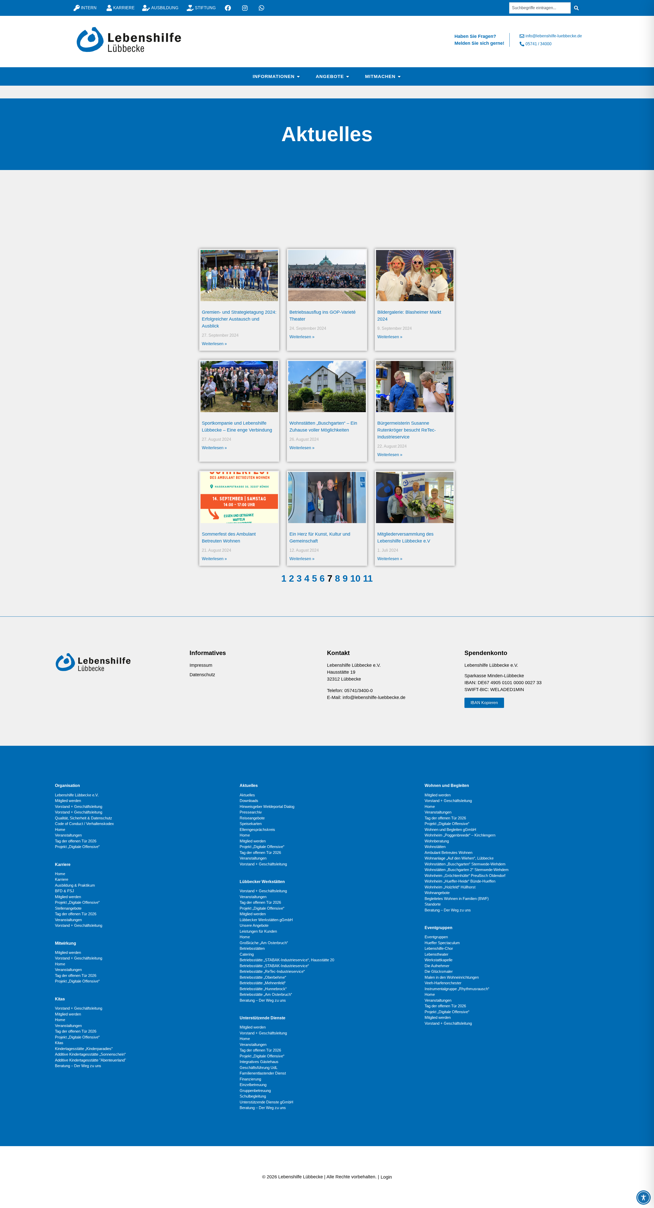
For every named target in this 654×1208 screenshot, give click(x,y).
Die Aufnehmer (437, 966)
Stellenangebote (68, 908)
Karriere (61, 879)
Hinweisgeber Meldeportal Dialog (267, 806)
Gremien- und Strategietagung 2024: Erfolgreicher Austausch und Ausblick (239, 319)
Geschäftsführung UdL (258, 1067)
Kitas (59, 1043)
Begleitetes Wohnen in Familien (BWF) (457, 898)
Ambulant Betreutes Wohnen (448, 852)
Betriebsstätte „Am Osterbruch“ (266, 994)
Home (60, 829)
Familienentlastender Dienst (263, 1073)
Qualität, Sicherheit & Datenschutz (83, 818)
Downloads (249, 800)
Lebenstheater (436, 954)
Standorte (433, 904)
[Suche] (576, 8)
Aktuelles (247, 795)
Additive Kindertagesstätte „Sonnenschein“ (90, 1054)
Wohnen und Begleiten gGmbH (450, 829)
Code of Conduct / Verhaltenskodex (84, 823)
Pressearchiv (251, 812)
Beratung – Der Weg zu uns (78, 1066)
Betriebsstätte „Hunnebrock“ (263, 989)
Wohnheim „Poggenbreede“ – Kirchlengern (460, 835)
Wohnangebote (437, 892)
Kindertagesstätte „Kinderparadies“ (84, 1048)
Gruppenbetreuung (255, 1090)
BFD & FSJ (64, 891)
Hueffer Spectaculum (442, 943)
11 (368, 578)
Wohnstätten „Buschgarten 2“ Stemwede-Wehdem (467, 869)
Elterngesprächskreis (257, 829)
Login (386, 1177)
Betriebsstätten (252, 948)
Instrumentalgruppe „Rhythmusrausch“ (457, 989)
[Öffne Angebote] (347, 76)
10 (355, 578)
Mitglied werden (68, 800)
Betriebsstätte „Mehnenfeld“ (263, 983)
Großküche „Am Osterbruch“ (264, 943)
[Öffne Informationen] (298, 76)
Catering (247, 954)
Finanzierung (250, 1079)
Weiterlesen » (214, 344)
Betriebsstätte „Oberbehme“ (263, 977)
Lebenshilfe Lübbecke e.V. (77, 795)
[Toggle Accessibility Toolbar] (643, 1197)
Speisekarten (251, 823)
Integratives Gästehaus (259, 1061)
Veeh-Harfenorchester (443, 983)
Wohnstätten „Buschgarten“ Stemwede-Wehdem (465, 864)
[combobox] (540, 8)
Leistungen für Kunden (258, 931)
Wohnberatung (437, 841)
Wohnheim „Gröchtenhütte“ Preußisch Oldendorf (465, 875)
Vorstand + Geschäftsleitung (78, 806)
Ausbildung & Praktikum (75, 885)
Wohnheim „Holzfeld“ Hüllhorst (450, 887)
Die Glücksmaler (439, 971)
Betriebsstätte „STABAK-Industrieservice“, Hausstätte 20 (287, 960)
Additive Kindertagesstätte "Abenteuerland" (90, 1060)
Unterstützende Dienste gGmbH (266, 1102)
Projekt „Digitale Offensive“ (77, 846)
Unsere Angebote (254, 925)
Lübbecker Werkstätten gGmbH (266, 920)
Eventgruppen (436, 937)
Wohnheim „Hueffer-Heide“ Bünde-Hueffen (460, 881)
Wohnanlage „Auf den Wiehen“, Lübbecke (459, 858)
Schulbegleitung (253, 1096)
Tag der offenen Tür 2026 (75, 841)
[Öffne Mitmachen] (399, 76)
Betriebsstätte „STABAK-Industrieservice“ (274, 966)
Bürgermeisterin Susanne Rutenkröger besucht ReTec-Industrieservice (406, 430)
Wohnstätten (435, 846)
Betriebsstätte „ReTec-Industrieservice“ (272, 971)
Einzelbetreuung (253, 1084)
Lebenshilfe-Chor (439, 948)
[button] (484, 703)
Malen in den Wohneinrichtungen (452, 977)
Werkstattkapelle (438, 960)
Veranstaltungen (68, 835)
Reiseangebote (252, 818)
